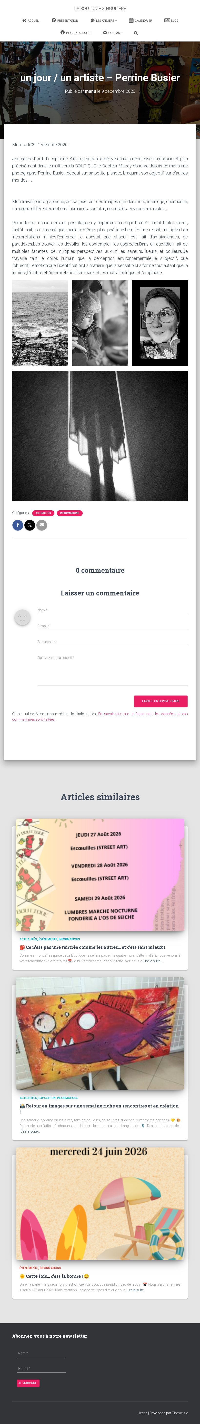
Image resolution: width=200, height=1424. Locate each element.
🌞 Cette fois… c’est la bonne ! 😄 (54, 1276)
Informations (69, 513)
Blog (175, 20)
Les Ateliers (105, 20)
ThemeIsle (180, 1413)
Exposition (47, 1098)
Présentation (67, 20)
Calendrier (143, 20)
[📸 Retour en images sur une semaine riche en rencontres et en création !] (100, 1033)
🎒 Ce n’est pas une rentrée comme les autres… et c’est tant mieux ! (92, 947)
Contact (115, 33)
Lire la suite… (152, 961)
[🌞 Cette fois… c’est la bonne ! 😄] (100, 1203)
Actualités (43, 513)
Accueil (33, 20)
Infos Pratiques (78, 33)
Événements (48, 939)
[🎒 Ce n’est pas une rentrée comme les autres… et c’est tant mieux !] (100, 874)
